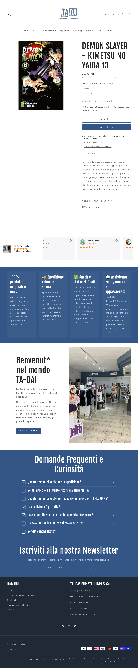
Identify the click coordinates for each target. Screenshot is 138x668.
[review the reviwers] (60, 241)
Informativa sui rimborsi (17, 605)
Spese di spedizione (90, 78)
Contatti (10, 610)
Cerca (9, 591)
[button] (10, 15)
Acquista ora (106, 127)
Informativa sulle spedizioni (88, 662)
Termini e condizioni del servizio (21, 595)
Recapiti (103, 662)
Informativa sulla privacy (96, 659)
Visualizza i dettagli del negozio (97, 146)
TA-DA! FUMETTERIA (42, 659)
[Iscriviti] (90, 568)
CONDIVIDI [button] (90, 154)
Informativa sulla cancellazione (120, 662)
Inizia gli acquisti (28, 431)
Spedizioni (11, 600)
